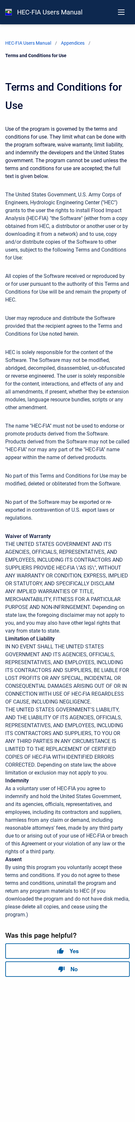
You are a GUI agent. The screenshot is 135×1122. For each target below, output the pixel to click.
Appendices (73, 43)
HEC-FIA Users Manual (50, 12)
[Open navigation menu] (121, 12)
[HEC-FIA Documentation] (8, 12)
